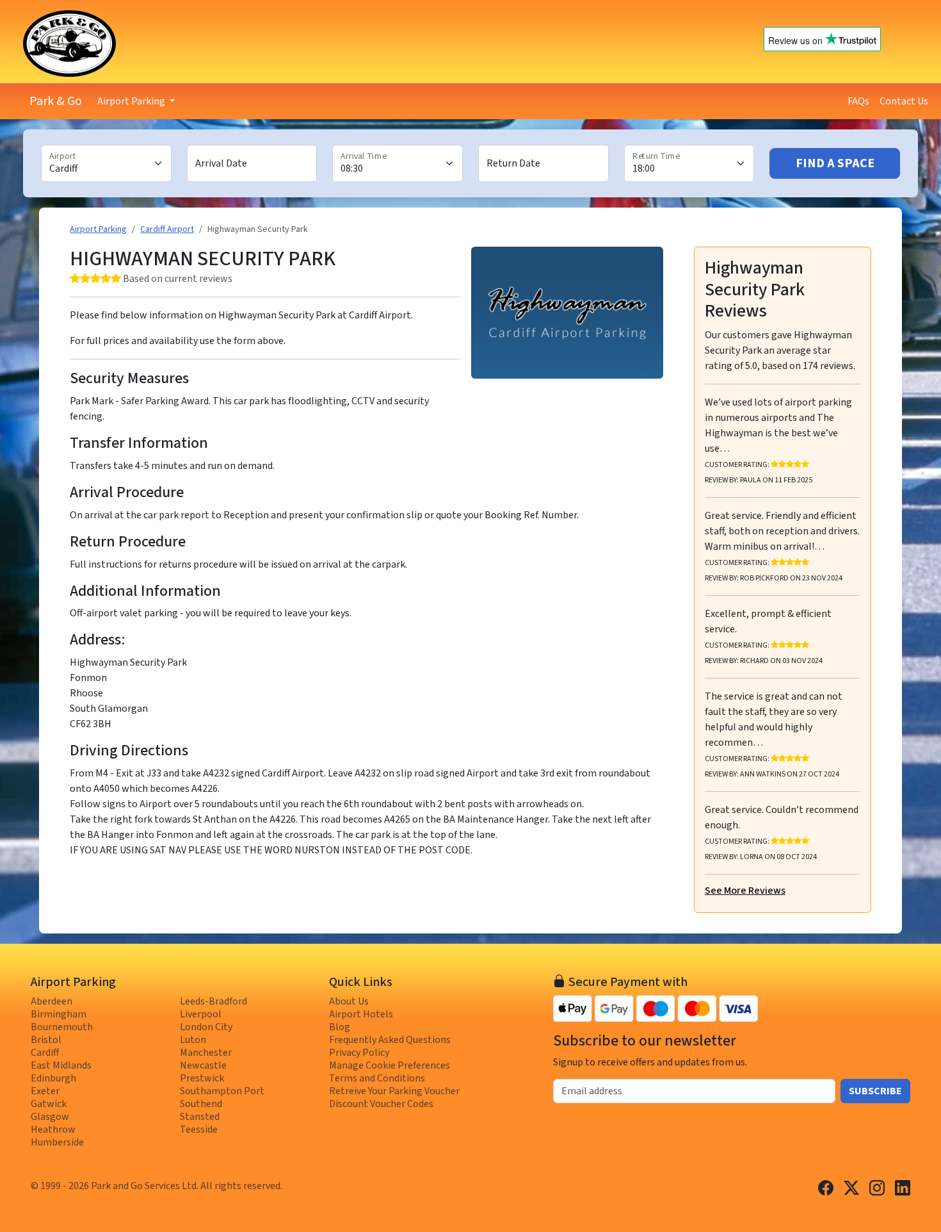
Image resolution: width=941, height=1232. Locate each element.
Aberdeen (51, 1001)
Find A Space (835, 163)
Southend (201, 1103)
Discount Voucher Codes (381, 1103)
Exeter (45, 1091)
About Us (349, 1001)
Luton (193, 1039)
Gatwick (49, 1103)
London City (206, 1027)
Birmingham (58, 1014)
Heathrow (53, 1129)
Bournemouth (62, 1027)
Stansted (200, 1116)
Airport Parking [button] (132, 101)
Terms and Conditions (377, 1078)
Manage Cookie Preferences (389, 1065)
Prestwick (202, 1078)
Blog (339, 1027)
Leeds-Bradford (213, 1001)
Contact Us (904, 101)
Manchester (206, 1052)
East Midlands (61, 1065)
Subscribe (875, 1091)
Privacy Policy (359, 1052)
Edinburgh (53, 1078)
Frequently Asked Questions (390, 1039)
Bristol (46, 1039)
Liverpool (200, 1014)
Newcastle (203, 1065)
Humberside (57, 1142)
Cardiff (45, 1052)
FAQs (858, 101)
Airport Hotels (361, 1014)
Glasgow (50, 1116)
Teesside (199, 1129)
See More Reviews (745, 890)
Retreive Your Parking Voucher (394, 1091)
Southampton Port (222, 1091)
